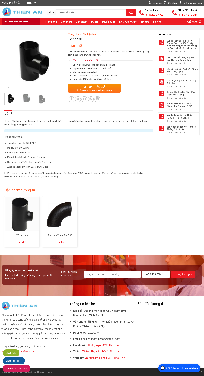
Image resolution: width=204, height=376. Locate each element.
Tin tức (145, 21)
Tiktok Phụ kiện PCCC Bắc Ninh (101, 351)
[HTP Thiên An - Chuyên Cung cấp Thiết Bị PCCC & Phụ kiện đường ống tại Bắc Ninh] (22, 11)
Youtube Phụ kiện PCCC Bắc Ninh (105, 357)
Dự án (94, 21)
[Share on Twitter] (78, 99)
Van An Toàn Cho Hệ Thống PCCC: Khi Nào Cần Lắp (180, 116)
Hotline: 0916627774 (16, 368)
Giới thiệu (66, 21)
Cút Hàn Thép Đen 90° (60, 235)
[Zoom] (9, 86)
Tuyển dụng (108, 21)
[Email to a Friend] (84, 99)
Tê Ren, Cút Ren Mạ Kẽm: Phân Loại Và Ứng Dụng (181, 93)
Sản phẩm (81, 21)
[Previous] (9, 61)
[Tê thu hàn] (22, 214)
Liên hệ (157, 21)
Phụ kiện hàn (89, 34)
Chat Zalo (11, 353)
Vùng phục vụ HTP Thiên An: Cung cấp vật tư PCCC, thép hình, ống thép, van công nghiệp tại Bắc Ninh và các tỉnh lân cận (182, 44)
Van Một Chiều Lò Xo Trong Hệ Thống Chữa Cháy (182, 128)
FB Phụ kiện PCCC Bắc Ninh (103, 345)
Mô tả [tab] (8, 113)
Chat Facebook (14, 361)
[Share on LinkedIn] (97, 99)
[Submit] (131, 12)
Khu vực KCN (127, 21)
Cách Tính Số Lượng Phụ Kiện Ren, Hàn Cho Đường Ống (181, 58)
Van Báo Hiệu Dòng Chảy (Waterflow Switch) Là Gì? (179, 104)
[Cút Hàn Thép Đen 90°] (59, 214)
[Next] (59, 61)
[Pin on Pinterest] (91, 99)
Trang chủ (51, 21)
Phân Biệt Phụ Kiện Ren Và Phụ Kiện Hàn (181, 81)
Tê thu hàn (22, 235)
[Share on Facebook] (72, 99)
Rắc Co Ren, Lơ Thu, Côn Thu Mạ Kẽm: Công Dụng (182, 70)
